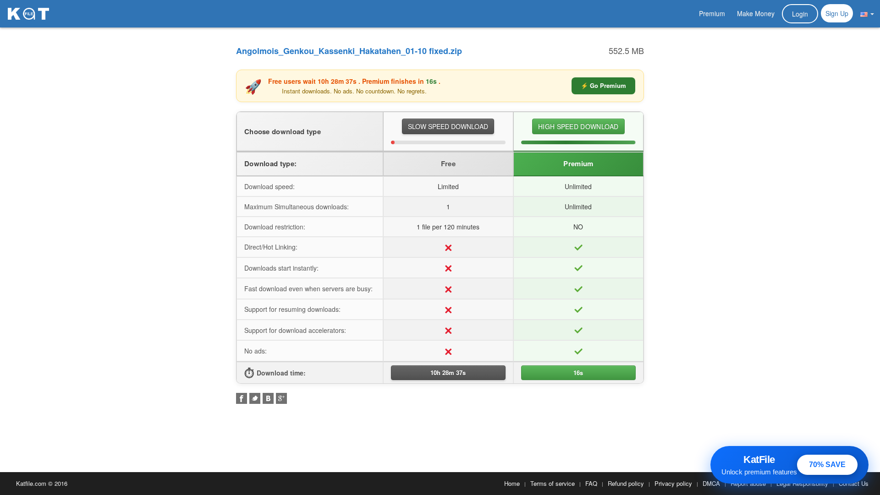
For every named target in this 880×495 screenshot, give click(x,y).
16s (578, 372)
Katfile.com (31, 483)
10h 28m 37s (448, 372)
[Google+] (281, 398)
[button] (867, 13)
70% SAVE (827, 464)
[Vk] (268, 398)
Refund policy (626, 483)
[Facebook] (241, 398)
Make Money (756, 13)
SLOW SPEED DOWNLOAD (448, 126)
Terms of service (552, 483)
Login (800, 13)
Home (512, 483)
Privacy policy (673, 483)
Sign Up (836, 13)
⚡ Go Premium (603, 85)
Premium (712, 13)
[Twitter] (254, 398)
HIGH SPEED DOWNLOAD (578, 126)
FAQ (591, 483)
